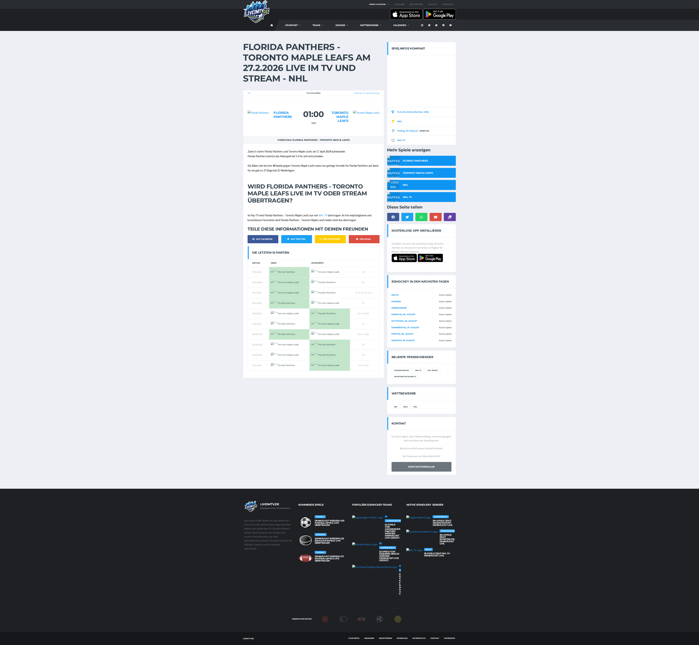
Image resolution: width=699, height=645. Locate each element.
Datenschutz (419, 638)
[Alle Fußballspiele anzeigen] (305, 522)
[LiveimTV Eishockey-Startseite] (271, 25)
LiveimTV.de (248, 639)
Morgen (396, 301)
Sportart (291, 25)
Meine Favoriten (377, 4)
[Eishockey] (343, 618)
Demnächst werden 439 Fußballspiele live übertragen (329, 522)
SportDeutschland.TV (405, 377)
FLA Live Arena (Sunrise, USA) (413, 112)
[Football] (361, 618)
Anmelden (399, 4)
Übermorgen (399, 308)
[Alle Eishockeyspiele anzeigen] (305, 540)
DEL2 (405, 407)
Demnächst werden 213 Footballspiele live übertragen (329, 558)
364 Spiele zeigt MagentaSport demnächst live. (443, 522)
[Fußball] (379, 618)
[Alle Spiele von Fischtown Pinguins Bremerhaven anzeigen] (374, 567)
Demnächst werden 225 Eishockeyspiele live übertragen (329, 540)
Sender (340, 25)
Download (402, 638)
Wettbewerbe (369, 25)
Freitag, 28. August (402, 334)
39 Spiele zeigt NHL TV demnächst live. (437, 554)
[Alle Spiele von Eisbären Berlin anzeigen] (364, 544)
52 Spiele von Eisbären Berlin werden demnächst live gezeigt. (389, 556)
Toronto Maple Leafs (339, 117)
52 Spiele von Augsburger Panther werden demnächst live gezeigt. (392, 531)
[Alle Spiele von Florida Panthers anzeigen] (258, 105)
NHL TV (323, 215)
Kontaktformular (421, 466)
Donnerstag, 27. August (405, 327)
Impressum (447, 4)
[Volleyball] (397, 618)
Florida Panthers (283, 115)
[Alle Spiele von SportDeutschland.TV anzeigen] (422, 531)
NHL (249, 93)
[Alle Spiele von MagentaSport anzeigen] (418, 517)
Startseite (354, 638)
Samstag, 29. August (403, 340)
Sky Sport (433, 370)
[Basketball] (325, 618)
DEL (395, 407)
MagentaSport (401, 370)
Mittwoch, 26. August (404, 321)
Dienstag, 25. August (403, 314)
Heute (394, 295)
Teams (316, 25)
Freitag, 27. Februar (407, 131)
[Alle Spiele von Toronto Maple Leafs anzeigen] (366, 105)
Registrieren (416, 4)
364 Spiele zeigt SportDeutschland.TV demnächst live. (453, 539)
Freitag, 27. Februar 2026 (367, 93)
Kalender (399, 25)
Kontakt (432, 4)
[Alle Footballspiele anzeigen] (305, 558)
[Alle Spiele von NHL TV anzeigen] (414, 550)
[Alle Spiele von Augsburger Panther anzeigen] (367, 517)
